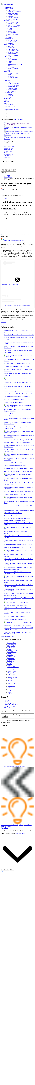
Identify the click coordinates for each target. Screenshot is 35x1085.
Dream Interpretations (13, 83)
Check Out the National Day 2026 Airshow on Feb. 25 (19, 335)
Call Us (6, 701)
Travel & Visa (8, 71)
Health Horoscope (12, 88)
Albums (6, 100)
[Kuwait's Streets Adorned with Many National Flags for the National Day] (19, 432)
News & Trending (9, 44)
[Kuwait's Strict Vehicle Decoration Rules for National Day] (19, 379)
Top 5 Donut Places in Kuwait (12, 515)
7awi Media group (20, 833)
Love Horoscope (11, 91)
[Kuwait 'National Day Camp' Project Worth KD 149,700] (19, 528)
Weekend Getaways (12, 19)
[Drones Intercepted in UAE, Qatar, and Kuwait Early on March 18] (19, 356)
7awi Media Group (19, 119)
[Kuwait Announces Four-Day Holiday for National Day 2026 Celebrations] (19, 586)
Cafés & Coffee (11, 32)
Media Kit (7, 707)
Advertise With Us (9, 703)
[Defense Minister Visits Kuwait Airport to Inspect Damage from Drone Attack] (19, 569)
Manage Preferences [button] (9, 706)
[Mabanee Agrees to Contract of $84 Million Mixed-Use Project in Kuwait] (19, 595)
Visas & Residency (12, 40)
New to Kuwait (11, 41)
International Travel (12, 77)
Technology (7, 98)
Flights (9, 74)
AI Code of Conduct (9, 106)
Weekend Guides (12, 23)
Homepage (7, 175)
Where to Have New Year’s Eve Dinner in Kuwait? (18, 625)
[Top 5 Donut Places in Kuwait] (13, 513)
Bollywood (10, 95)
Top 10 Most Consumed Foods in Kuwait (15, 605)
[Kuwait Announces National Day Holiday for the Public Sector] (19, 498)
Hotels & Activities (12, 17)
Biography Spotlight (12, 55)
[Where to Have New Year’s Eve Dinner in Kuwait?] (18, 622)
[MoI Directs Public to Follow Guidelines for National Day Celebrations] (19, 447)
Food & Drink (8, 28)
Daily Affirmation (12, 59)
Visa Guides (10, 76)
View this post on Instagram (10, 284)
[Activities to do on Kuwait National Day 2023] (17, 363)
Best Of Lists (11, 31)
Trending (6, 101)
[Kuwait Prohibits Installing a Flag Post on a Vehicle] (18, 491)
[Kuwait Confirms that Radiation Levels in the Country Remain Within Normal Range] (19, 520)
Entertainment (8, 92)
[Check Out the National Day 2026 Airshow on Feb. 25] (19, 332)
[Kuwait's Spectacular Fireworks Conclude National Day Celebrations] (19, 560)
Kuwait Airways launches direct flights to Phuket (19, 131)
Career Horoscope (12, 89)
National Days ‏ (8, 177)
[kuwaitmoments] (7, 636)
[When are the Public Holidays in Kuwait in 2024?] (18, 544)
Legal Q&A (10, 46)
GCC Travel (10, 79)
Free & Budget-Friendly (13, 25)
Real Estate (10, 43)
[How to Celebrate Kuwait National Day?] (15, 463)
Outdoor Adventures (12, 22)
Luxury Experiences (12, 13)
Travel (9, 65)
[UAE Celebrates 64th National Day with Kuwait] (18, 394)
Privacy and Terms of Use (11, 704)
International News (12, 52)
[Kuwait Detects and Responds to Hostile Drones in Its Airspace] (19, 339)
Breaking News (8, 7)
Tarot (8, 82)
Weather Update (11, 53)
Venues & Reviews (12, 68)
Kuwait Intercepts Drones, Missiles (13, 402)
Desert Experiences (12, 14)
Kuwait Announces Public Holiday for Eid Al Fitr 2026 (19, 510)
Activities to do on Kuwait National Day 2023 (16, 366)
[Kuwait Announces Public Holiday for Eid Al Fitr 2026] (19, 507)
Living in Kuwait (8, 38)
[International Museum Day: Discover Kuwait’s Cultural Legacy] (19, 475)
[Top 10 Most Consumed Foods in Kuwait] (16, 602)
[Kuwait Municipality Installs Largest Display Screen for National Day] (19, 455)
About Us (6, 700)
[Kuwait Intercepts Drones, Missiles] (14, 399)
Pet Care (9, 58)
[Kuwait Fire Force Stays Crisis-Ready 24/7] (16, 616)
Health (9, 62)
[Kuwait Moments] (7, 4)
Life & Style (7, 56)
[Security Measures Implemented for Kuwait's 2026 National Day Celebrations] (19, 629)
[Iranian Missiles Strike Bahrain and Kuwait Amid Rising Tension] (19, 415)
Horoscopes (7, 80)
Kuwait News (11, 47)
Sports (5, 35)
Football (9, 37)
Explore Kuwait (8, 8)
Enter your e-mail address (9, 715)
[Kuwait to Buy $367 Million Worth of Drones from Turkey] (19, 577)
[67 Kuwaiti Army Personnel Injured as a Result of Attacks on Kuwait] (19, 424)
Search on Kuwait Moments (8, 169)
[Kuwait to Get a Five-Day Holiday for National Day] (19, 440)
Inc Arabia (7, 70)
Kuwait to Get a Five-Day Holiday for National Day (18, 442)
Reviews (9, 29)
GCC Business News (13, 50)
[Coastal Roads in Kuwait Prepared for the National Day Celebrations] (19, 484)
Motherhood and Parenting (14, 64)
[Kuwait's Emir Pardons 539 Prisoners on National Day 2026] (19, 537)
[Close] (1, 3)
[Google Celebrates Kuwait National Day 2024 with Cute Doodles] (19, 348)
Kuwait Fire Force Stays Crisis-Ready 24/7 (15, 619)
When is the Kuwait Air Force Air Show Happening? (18, 471)
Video (5, 103)
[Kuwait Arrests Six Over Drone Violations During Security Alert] (19, 371)
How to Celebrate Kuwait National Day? (15, 465)
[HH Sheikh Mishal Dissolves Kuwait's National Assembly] (19, 609)
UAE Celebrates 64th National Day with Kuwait (17, 396)
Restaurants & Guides (13, 34)
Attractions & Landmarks (14, 11)
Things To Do (8, 20)
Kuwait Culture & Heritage (14, 10)
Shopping (10, 16)
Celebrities (10, 94)
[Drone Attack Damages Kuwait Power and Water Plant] (19, 388)
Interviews (10, 104)
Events (9, 97)
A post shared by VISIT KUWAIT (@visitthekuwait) (17, 305)
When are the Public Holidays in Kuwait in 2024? (17, 547)
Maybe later (4, 198)
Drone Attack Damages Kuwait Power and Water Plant (19, 391)
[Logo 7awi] (4, 828)
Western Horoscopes (13, 85)
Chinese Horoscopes (13, 86)
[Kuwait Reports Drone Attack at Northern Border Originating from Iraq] (19, 406)
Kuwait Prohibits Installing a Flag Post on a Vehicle (18, 494)
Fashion (9, 61)
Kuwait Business (12, 49)
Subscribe (5, 716)
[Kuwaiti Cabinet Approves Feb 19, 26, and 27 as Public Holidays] (19, 551)
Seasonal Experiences (13, 26)
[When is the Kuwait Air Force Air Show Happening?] (19, 468)
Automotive (10, 67)
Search (3, 172)
